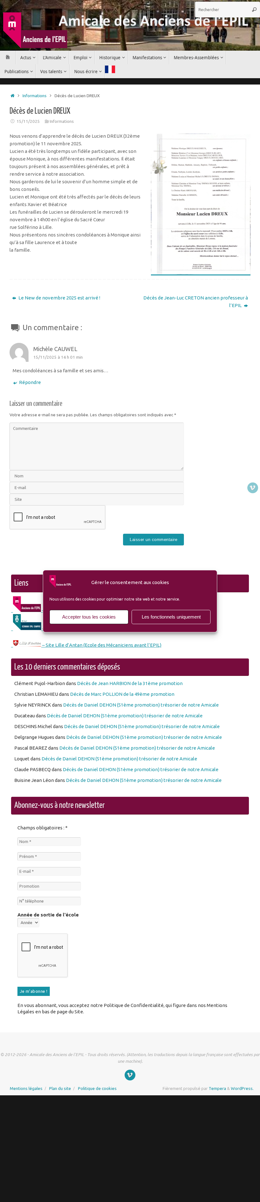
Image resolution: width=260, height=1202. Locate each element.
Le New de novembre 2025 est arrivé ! (58, 297)
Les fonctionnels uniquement (171, 617)
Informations (35, 95)
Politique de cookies (97, 1088)
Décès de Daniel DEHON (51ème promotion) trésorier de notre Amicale (141, 705)
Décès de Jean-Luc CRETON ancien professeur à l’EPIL (195, 301)
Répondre (30, 382)
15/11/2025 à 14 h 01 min (58, 357)
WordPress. (242, 1088)
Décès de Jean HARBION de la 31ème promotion (130, 683)
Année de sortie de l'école (48, 914)
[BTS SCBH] (252, 487)
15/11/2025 (28, 121)
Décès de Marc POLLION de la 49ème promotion (122, 694)
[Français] (110, 70)
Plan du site (60, 1088)
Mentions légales (26, 1088)
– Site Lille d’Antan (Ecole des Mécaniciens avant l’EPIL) (101, 645)
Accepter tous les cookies (89, 617)
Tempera (217, 1088)
